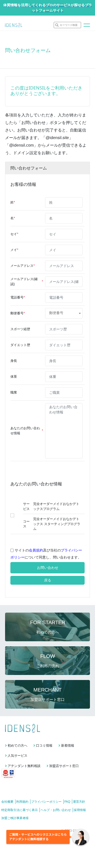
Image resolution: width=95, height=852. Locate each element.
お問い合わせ (47, 568)
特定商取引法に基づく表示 (19, 810)
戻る (47, 580)
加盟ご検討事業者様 (15, 818)
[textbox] (64, 312)
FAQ (67, 801)
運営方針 (79, 801)
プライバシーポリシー (46, 801)
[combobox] (64, 313)
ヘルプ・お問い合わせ (56, 810)
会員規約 (36, 550)
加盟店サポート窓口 (64, 766)
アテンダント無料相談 (24, 766)
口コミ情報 (44, 745)
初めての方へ (17, 745)
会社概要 (7, 801)
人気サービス (17, 755)
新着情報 (67, 745)
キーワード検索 (69, 25)
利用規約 (22, 801)
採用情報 (80, 810)
